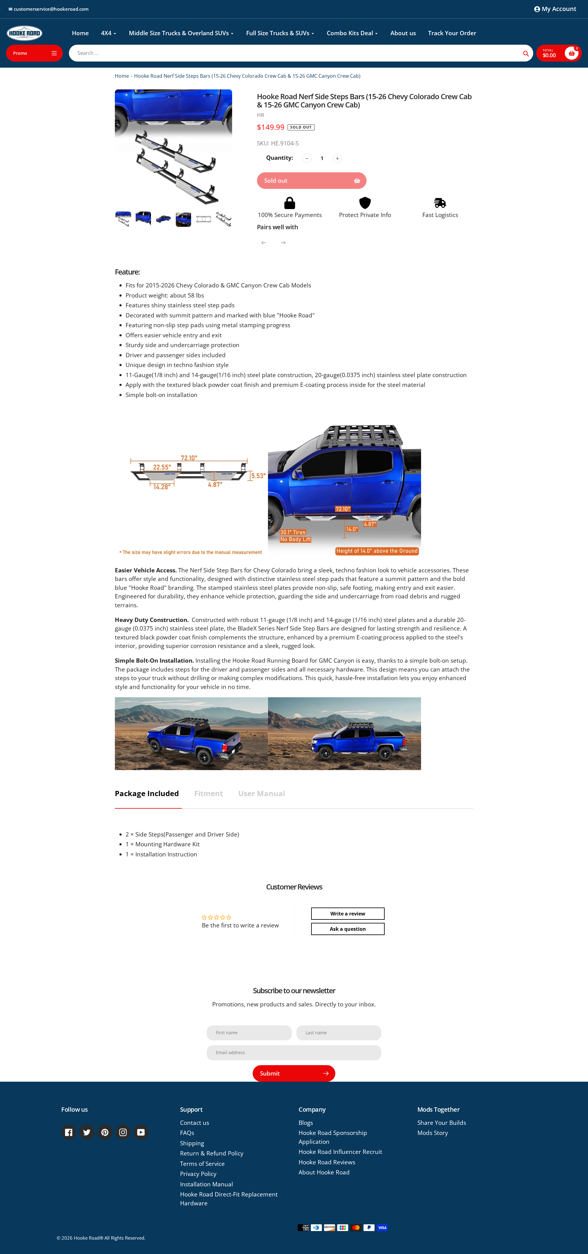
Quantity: (279, 158)
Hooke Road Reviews (327, 1162)
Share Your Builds (441, 1123)
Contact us (194, 1123)
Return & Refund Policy (211, 1153)
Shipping (192, 1143)
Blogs (306, 1123)
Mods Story (432, 1133)
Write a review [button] (347, 913)
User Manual (261, 793)
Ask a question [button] (348, 929)
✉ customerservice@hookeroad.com (49, 9)
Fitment (208, 793)
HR (260, 114)
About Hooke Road (324, 1172)
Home (122, 76)
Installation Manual (206, 1184)
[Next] (283, 242)
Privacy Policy (198, 1174)
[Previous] (263, 242)
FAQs (187, 1133)
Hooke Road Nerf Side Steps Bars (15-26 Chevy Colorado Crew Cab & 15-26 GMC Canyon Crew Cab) (247, 76)
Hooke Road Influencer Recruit (340, 1152)
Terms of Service (202, 1164)
